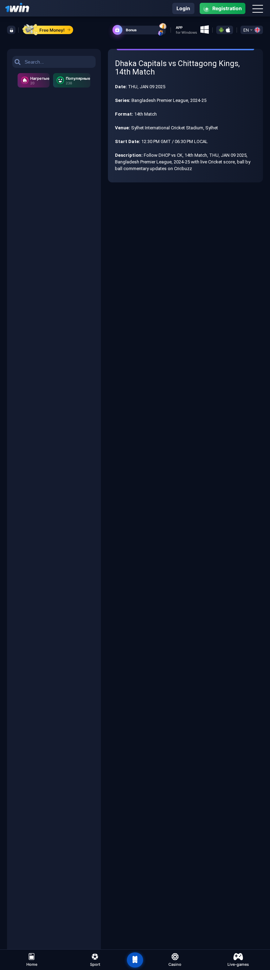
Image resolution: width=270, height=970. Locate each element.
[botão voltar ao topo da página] (135, 960)
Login (183, 8)
